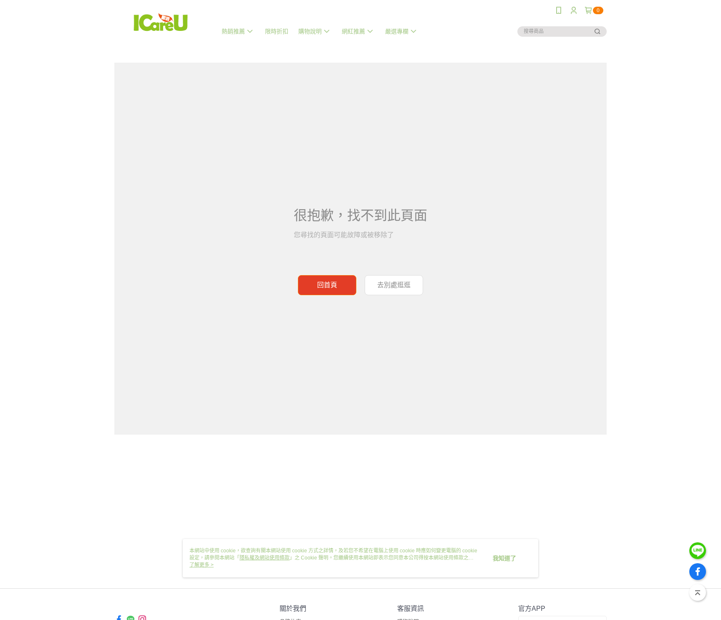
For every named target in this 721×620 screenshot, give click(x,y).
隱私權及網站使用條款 (264, 558)
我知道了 (504, 558)
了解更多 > (201, 565)
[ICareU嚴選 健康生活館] (160, 21)
